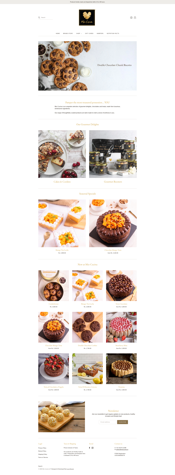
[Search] (39, 17)
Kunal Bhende (70, 469)
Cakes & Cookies (62, 181)
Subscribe (122, 422)
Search (40, 466)
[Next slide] (135, 66)
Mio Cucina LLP (46, 469)
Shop (78, 33)
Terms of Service (43, 457)
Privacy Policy (42, 448)
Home (58, 33)
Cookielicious (53, 304)
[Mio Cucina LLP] (87, 17)
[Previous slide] (40, 66)
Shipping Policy (42, 454)
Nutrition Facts (113, 33)
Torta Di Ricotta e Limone (87, 387)
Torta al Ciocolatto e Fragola (54, 387)
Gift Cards (89, 33)
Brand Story (68, 33)
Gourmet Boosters (113, 181)
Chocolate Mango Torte (113, 250)
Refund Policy (42, 451)
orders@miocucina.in (122, 449)
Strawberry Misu (121, 345)
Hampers (100, 33)
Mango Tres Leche (62, 250)
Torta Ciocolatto (121, 304)
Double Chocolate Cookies (87, 345)
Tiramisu (121, 387)
